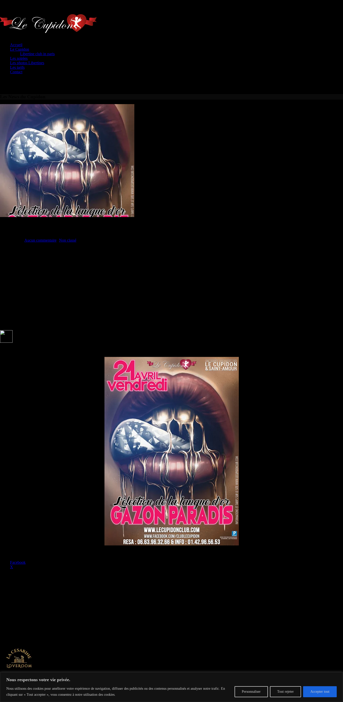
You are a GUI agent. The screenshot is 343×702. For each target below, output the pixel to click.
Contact (16, 72)
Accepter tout (319, 691)
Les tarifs (17, 67)
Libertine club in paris (37, 54)
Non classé (67, 240)
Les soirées (19, 58)
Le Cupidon (19, 49)
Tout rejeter (285, 691)
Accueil (16, 45)
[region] (171, 687)
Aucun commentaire (40, 240)
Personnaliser (251, 691)
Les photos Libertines (27, 63)
